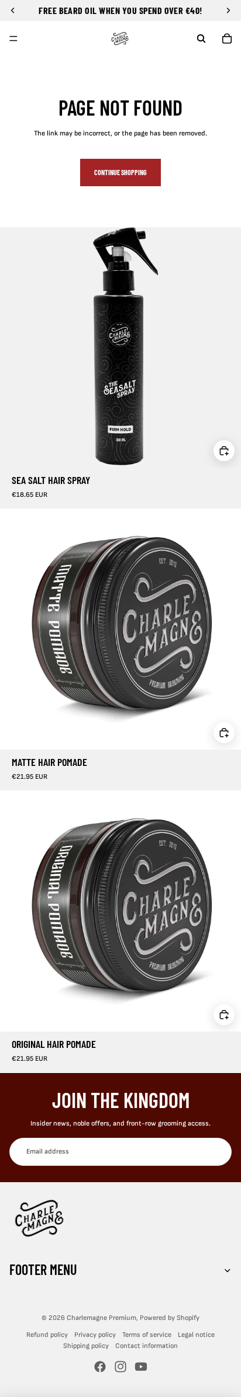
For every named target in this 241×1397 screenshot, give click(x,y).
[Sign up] (217, 1152)
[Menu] (13, 38)
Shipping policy (86, 1346)
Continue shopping (120, 172)
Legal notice (196, 1334)
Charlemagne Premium (101, 1318)
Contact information (146, 1346)
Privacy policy (95, 1334)
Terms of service (146, 1334)
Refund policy (47, 1334)
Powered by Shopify (169, 1318)
